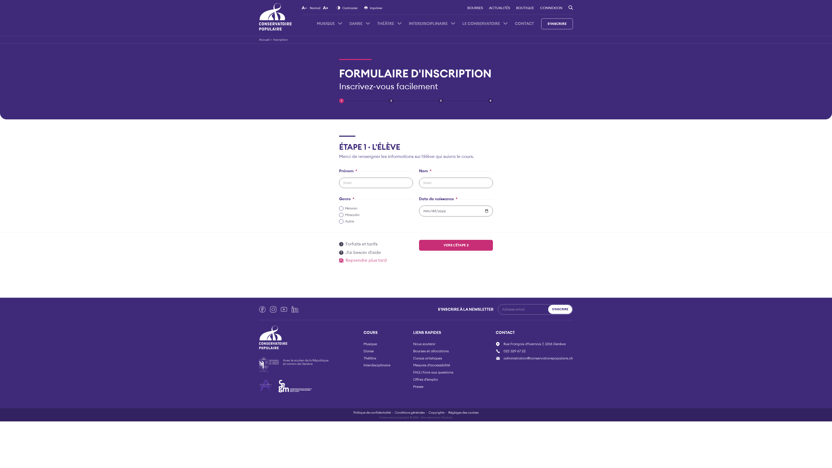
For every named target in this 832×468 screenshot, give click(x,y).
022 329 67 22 (515, 351)
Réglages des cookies (463, 412)
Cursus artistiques (427, 358)
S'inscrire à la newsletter (466, 309)
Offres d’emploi (425, 379)
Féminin (351, 208)
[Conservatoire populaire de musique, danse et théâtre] (275, 16)
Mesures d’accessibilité (431, 365)
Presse (418, 386)
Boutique (525, 8)
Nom (425, 171)
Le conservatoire (481, 24)
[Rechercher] (571, 7)
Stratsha (447, 417)
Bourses (475, 8)
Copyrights (436, 412)
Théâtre (385, 24)
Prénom (348, 171)
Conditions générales (410, 412)
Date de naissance (438, 199)
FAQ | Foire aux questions (433, 372)
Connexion (551, 8)
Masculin (352, 215)
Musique (326, 24)
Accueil (264, 39)
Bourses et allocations (431, 351)
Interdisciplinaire (428, 24)
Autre (349, 221)
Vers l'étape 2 (456, 245)
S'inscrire (557, 24)
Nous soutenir (424, 344)
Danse (355, 24)
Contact (524, 24)
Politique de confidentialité (372, 412)
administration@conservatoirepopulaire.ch (538, 358)
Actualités (499, 8)
